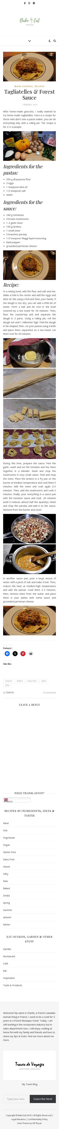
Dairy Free (32, 681)
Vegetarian (9, 837)
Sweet (6, 866)
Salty (7, 685)
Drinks (6, 895)
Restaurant (9, 956)
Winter (6, 924)
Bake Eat (22, 1115)
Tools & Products (12, 985)
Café (5, 963)
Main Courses (23, 86)
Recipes (40, 86)
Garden (7, 949)
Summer (7, 910)
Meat (44, 681)
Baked (20, 681)
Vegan (6, 844)
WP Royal (36, 1123)
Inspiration (9, 978)
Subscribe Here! (43, 1099)
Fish (5, 830)
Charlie (10, 692)
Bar (5, 970)
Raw (5, 881)
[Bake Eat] (29, 21)
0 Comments (49, 692)
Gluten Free (9, 852)
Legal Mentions (18, 1119)
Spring (6, 902)
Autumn (8, 681)
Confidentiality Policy (38, 1119)
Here (6, 1040)
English (8, 801)
